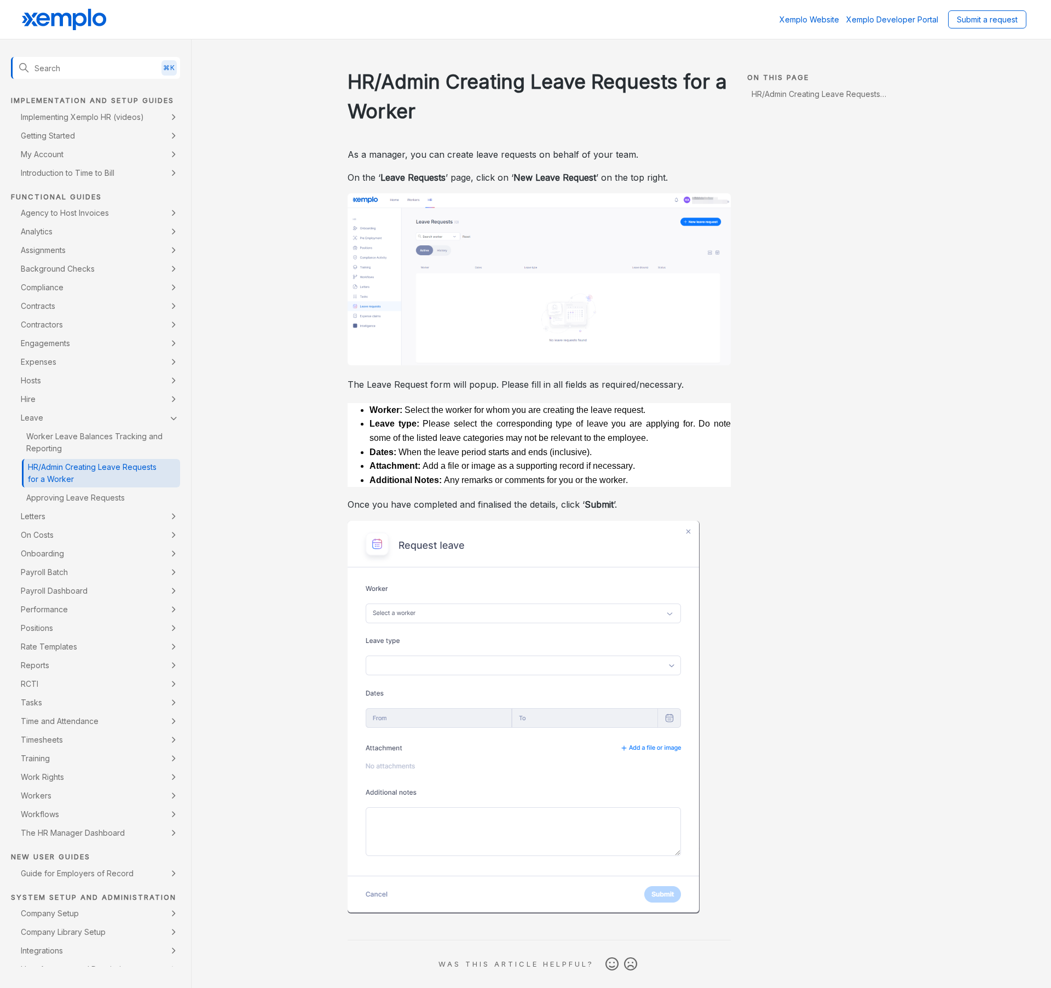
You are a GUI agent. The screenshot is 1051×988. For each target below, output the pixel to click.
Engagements (45, 343)
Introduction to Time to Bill (67, 172)
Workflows (40, 814)
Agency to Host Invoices (65, 212)
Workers (36, 795)
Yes (612, 964)
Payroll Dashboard (54, 590)
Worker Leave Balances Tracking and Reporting (94, 442)
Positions (37, 628)
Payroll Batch (44, 572)
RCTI (29, 683)
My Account (42, 154)
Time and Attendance (60, 721)
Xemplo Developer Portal (892, 19)
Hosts (31, 380)
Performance (44, 609)
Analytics (37, 231)
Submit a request (987, 19)
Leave (32, 417)
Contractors (42, 324)
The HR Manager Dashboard (73, 832)
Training (35, 758)
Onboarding (42, 553)
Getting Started (48, 135)
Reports (35, 665)
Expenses (38, 361)
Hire (28, 399)
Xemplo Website (809, 19)
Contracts (38, 306)
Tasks (31, 702)
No (630, 964)
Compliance (42, 287)
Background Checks (58, 268)
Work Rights (42, 777)
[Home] (64, 20)
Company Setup (50, 913)
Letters (33, 516)
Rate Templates (49, 646)
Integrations (42, 950)
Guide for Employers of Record (77, 873)
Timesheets (42, 739)
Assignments (43, 250)
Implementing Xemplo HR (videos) (82, 117)
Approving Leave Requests (75, 497)
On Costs (37, 534)
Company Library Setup (63, 932)
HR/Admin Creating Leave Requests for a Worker (92, 473)
